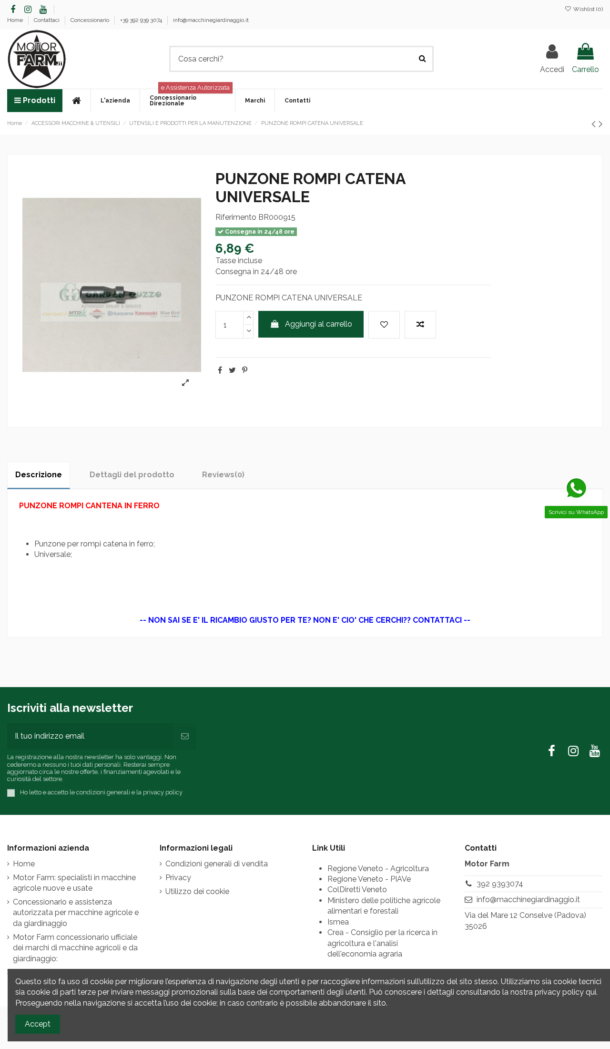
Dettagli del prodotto (132, 474)
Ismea (338, 921)
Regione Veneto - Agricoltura (378, 868)
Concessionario (91, 20)
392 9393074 (500, 883)
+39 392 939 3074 (141, 20)
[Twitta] (232, 370)
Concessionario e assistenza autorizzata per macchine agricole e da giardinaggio (76, 912)
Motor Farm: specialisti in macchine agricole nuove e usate (74, 883)
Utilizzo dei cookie (197, 891)
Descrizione (38, 474)
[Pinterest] (244, 370)
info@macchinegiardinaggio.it (211, 20)
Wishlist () (587, 9)
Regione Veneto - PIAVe (369, 879)
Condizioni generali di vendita (216, 863)
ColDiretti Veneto (357, 889)
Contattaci (47, 20)
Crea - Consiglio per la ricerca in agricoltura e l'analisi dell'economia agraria (382, 943)
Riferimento (235, 217)
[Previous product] (595, 124)
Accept (38, 1023)
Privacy (178, 877)
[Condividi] (220, 370)
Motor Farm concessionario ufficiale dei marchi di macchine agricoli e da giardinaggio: (75, 948)
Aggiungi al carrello (318, 324)
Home (15, 20)
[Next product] (601, 124)
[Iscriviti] (184, 736)
